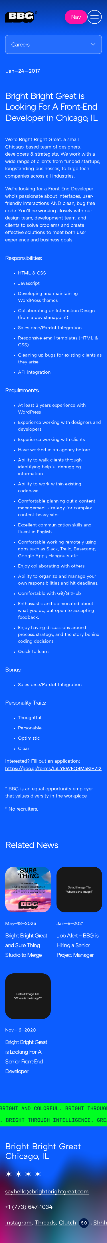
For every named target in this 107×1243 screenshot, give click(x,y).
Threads (45, 1223)
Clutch (67, 1223)
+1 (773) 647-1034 (29, 1207)
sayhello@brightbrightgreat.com (47, 1192)
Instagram (18, 1223)
